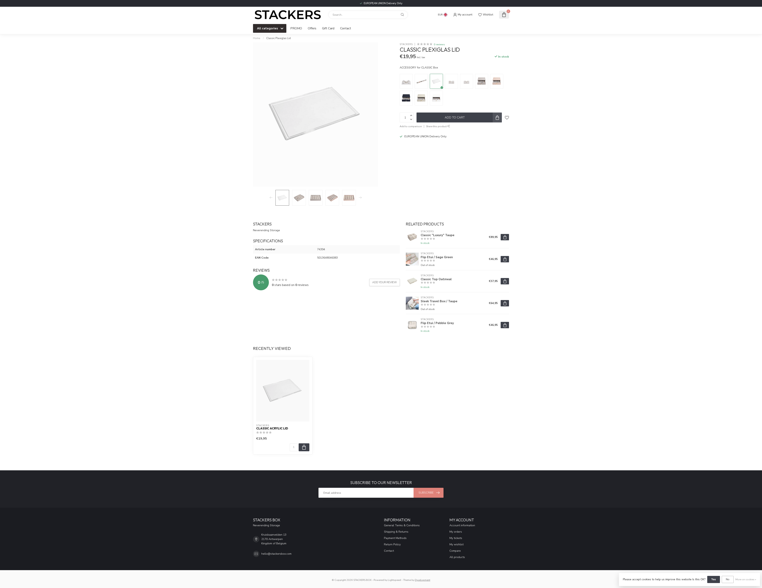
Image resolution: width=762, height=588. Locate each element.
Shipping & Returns (396, 532)
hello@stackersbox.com (276, 554)
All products (457, 557)
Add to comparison (411, 126)
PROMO (296, 28)
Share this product (436, 126)
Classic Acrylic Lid (272, 428)
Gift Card (328, 28)
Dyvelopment (422, 580)
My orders (455, 532)
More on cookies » (745, 579)
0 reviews (439, 44)
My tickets (455, 538)
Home (256, 38)
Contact (345, 28)
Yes (713, 579)
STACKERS (406, 44)
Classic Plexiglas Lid (278, 38)
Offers (312, 28)
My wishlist (456, 544)
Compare (455, 551)
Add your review (384, 282)
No (727, 579)
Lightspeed (394, 580)
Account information (462, 525)
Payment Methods (395, 538)
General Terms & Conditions (402, 525)
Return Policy (392, 544)
